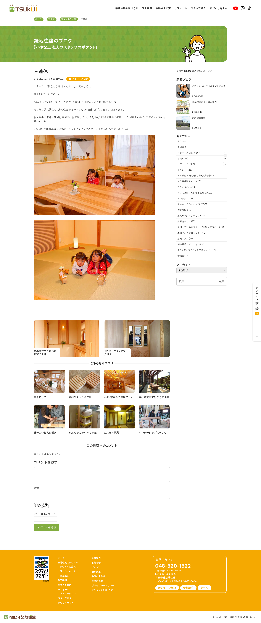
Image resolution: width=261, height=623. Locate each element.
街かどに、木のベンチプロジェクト (196, 250)
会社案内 (96, 558)
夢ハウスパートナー (70, 571)
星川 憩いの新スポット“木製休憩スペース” (201, 227)
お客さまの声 (64, 584)
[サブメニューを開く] (225, 153)
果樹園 (182, 147)
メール (204, 587)
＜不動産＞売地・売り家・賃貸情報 (196, 175)
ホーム (61, 558)
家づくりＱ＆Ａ (66, 602)
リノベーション (68, 593)
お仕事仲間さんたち (189, 181)
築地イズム (185, 238)
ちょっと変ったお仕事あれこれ (195, 192)
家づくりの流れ (68, 566)
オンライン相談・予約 (102, 590)
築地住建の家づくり (68, 562)
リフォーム (186, 164)
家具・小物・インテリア (191, 215)
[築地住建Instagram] (242, 8)
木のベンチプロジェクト (192, 232)
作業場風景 (184, 210)
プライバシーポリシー (103, 585)
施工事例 (62, 580)
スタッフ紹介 (64, 598)
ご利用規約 (97, 581)
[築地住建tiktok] (249, 8)
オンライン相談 (167, 587)
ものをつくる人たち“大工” (193, 204)
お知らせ (96, 562)
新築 (183, 158)
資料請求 (96, 571)
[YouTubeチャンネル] (235, 8)
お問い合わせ (98, 576)
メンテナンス (186, 198)
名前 (36, 488)
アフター (183, 141)
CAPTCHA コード (44, 513)
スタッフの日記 (80, 79)
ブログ (95, 567)
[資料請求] (257, 304)
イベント (184, 169)
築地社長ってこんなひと (191, 244)
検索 (221, 281)
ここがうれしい (187, 187)
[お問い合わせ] (257, 312)
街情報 (182, 255)
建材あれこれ (186, 221)
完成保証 (64, 575)
